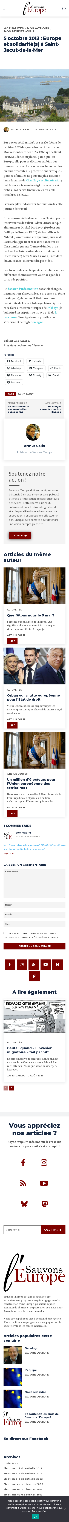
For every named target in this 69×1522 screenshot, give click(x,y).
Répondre (8, 853)
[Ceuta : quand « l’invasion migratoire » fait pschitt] (34, 1017)
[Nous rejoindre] (13, 1399)
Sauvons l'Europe (37, 1352)
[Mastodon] (34, 976)
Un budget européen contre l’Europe (50, 409)
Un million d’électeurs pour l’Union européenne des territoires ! (31, 784)
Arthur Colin (20, 129)
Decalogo (32, 1348)
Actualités (14, 28)
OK (35, 1516)
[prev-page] (6, 1088)
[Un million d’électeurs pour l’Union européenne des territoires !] (34, 750)
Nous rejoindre (35, 1392)
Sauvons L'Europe (37, 1374)
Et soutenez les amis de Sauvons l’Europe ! (42, 1415)
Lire (12, 641)
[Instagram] (22, 964)
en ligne (37, 322)
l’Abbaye (52, 308)
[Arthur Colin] (7, 129)
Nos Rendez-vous (19, 31)
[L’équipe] (13, 1377)
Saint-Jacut (26, 394)
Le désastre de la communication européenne (18, 409)
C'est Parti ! (53, 1229)
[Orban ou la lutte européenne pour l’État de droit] (34, 666)
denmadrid (23, 832)
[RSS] (33, 964)
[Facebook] (10, 964)
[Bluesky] (57, 964)
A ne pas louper (17, 774)
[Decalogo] (13, 1355)
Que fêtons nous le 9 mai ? (30, 615)
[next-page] (11, 1088)
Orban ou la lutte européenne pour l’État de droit (33, 697)
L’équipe (31, 1370)
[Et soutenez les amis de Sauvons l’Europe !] (13, 1421)
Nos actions (38, 28)
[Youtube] (46, 964)
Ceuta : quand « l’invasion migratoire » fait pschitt (30, 1050)
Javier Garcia (16, 1075)
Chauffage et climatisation (43, 180)
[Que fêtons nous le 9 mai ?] (34, 585)
